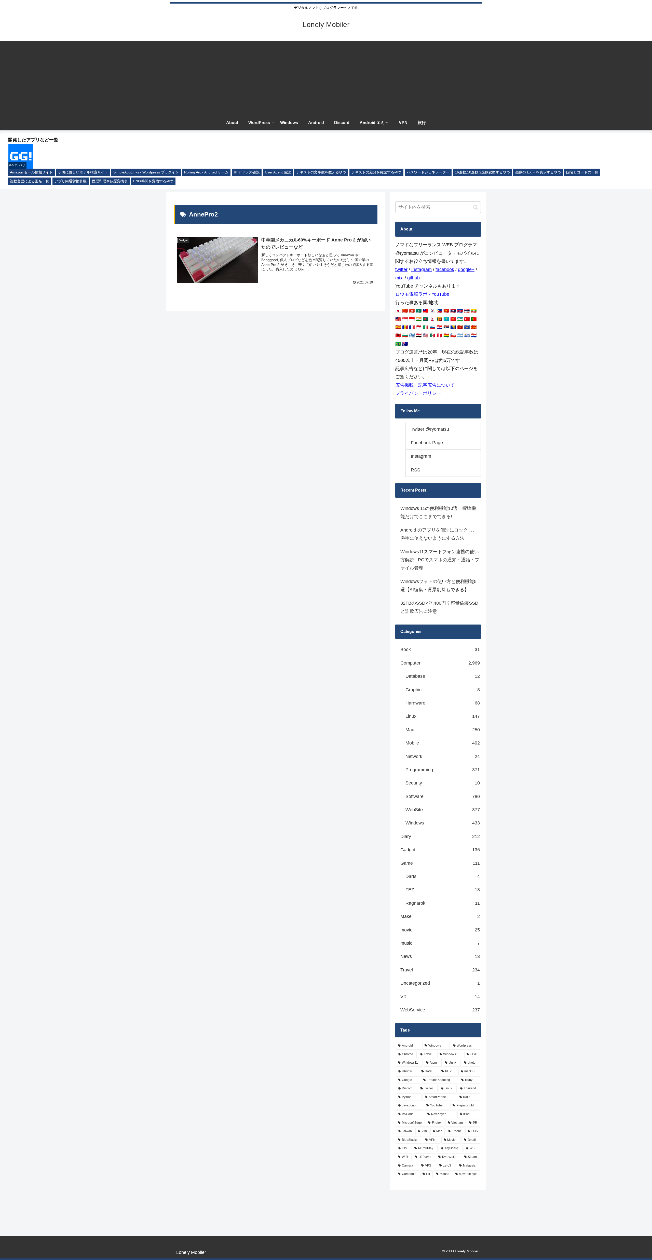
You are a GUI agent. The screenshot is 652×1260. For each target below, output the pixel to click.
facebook (445, 269)
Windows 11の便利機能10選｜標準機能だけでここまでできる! (438, 512)
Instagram (421, 269)
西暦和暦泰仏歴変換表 (110, 181)
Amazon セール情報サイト (31, 172)
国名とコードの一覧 (582, 172)
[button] (475, 207)
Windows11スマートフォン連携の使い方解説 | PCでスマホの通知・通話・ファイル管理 (439, 560)
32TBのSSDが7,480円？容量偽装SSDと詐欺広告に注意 (439, 607)
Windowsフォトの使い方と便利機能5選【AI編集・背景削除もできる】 (438, 585)
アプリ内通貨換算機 (71, 181)
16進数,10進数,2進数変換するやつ (482, 172)
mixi (399, 277)
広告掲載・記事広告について (425, 385)
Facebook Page (427, 442)
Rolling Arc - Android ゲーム (206, 172)
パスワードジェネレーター (428, 172)
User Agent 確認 (278, 172)
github (413, 277)
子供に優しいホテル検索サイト (83, 172)
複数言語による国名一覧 (29, 181)
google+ (466, 269)
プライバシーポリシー (418, 393)
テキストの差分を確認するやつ (376, 172)
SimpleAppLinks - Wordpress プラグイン (146, 172)
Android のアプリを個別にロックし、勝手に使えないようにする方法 (438, 534)
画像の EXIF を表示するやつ (538, 172)
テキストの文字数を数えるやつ (321, 172)
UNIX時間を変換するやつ (153, 181)
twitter (401, 269)
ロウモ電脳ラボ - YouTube (422, 294)
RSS (415, 469)
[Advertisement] (326, 77)
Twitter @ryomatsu (430, 429)
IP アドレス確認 (247, 172)
